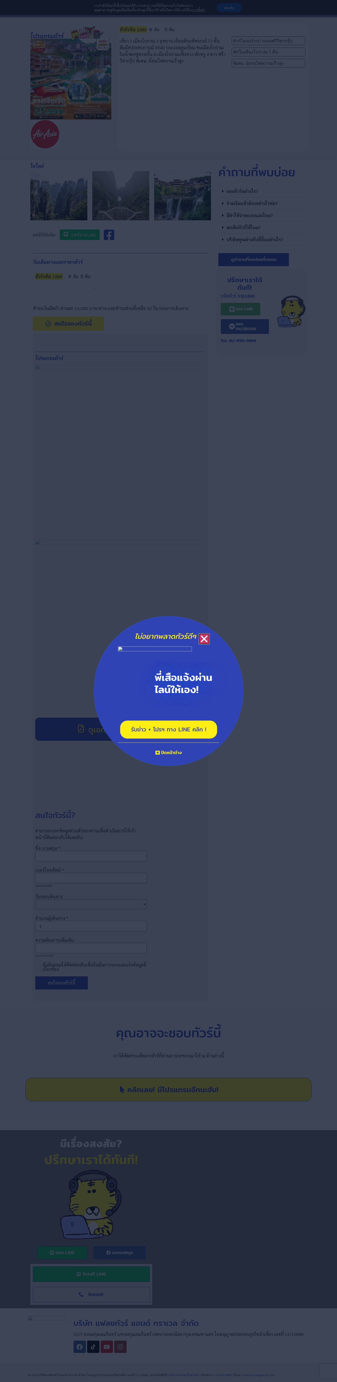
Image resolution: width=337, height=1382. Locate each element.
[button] (204, 639)
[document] (168, 691)
